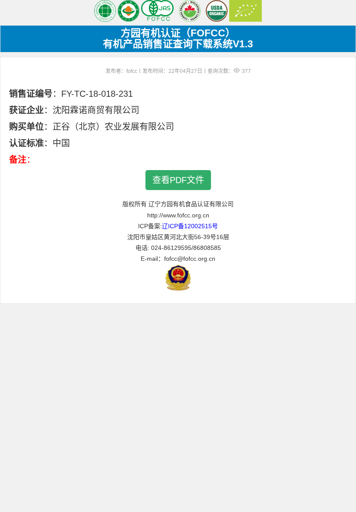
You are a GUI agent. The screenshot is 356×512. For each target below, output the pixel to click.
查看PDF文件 (178, 180)
